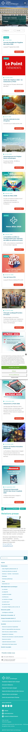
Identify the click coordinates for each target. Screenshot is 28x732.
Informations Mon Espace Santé (9, 644)
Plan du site (5, 720)
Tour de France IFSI (9, 277)
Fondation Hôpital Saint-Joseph (11, 681)
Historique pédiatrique (7, 578)
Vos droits (3, 624)
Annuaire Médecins (7, 685)
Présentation (14, 17)
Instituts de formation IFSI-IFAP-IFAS (10, 621)
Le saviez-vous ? (6, 601)
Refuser (14, 371)
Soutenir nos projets (6, 647)
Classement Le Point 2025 (11, 403)
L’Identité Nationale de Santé (8, 641)
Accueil (5, 17)
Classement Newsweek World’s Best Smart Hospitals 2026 (12, 491)
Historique (4, 576)
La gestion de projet (6, 594)
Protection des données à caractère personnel (12, 636)
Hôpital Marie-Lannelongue (10, 694)
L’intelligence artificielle (7, 612)
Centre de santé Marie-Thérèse (10, 697)
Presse (3, 581)
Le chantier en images (7, 599)
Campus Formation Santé (7, 618)
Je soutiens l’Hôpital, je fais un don (10, 606)
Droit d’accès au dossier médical (9, 631)
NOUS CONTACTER (6, 702)
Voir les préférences (14, 374)
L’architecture (5, 596)
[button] (26, 354)
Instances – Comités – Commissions (10, 573)
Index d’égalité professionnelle (9, 568)
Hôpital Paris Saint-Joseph (9, 688)
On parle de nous (6, 604)
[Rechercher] (25, 558)
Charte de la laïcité (6, 639)
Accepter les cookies (14, 367)
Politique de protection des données (12, 724)
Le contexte (4, 589)
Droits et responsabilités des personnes (11, 629)
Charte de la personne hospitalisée (10, 626)
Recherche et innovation (7, 615)
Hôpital (8, 17)
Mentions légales (6, 722)
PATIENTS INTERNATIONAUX (11, 716)
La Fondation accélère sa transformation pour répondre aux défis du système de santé (13, 238)
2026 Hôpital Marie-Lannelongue (9, 586)
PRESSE (6, 710)
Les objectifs (5, 591)
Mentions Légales (14, 377)
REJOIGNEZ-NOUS (8, 713)
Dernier (22, 508)
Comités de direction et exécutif (9, 571)
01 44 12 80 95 (7, 544)
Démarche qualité (5, 609)
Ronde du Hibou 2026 (10, 195)
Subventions (5, 583)
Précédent (15, 508)
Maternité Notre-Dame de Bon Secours (13, 691)
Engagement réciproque (7, 634)
